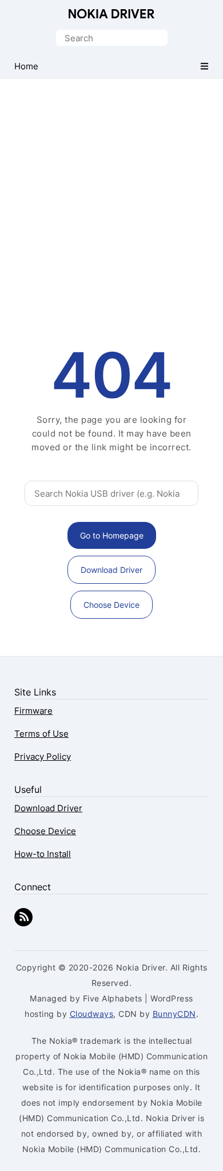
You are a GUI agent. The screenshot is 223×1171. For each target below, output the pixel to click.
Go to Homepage (112, 535)
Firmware (33, 710)
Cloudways (92, 1014)
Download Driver (111, 570)
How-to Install (42, 853)
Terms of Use (41, 733)
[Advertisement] (111, 196)
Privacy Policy (42, 756)
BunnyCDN (174, 1014)
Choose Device (111, 605)
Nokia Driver (111, 13)
